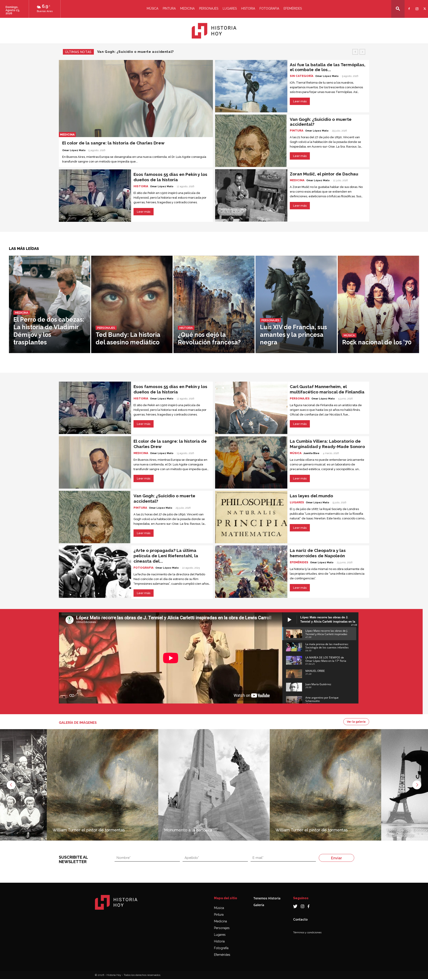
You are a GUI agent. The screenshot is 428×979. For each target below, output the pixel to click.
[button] (398, 8)
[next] (362, 52)
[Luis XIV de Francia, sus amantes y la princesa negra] (296, 304)
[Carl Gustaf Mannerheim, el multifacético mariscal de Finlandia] (251, 408)
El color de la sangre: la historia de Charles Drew (113, 142)
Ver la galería (356, 721)
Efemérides (293, 8)
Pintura (169, 8)
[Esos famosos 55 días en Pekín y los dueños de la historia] (95, 195)
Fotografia (269, 8)
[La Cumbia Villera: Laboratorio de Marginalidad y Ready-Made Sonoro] (251, 462)
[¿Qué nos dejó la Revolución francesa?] (214, 304)
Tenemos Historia (266, 898)
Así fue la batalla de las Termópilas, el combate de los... (327, 67)
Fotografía (221, 948)
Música (152, 8)
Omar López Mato (74, 150)
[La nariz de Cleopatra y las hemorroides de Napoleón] (251, 571)
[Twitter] (424, 6)
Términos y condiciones (307, 932)
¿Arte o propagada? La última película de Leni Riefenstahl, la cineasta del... (166, 556)
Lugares (230, 8)
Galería (258, 905)
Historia (248, 8)
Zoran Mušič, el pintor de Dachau (127, 52)
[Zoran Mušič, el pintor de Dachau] (251, 195)
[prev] (355, 52)
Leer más (143, 211)
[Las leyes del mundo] (251, 517)
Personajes (208, 8)
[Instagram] (416, 6)
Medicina (187, 8)
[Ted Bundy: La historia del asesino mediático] (132, 304)
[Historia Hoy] (214, 31)
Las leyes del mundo (311, 495)
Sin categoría (301, 75)
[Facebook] (408, 6)
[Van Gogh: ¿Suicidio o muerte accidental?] (251, 141)
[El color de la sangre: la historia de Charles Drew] (136, 98)
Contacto (300, 919)
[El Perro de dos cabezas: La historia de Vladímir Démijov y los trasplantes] (49, 304)
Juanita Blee (311, 453)
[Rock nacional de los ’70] (378, 304)
